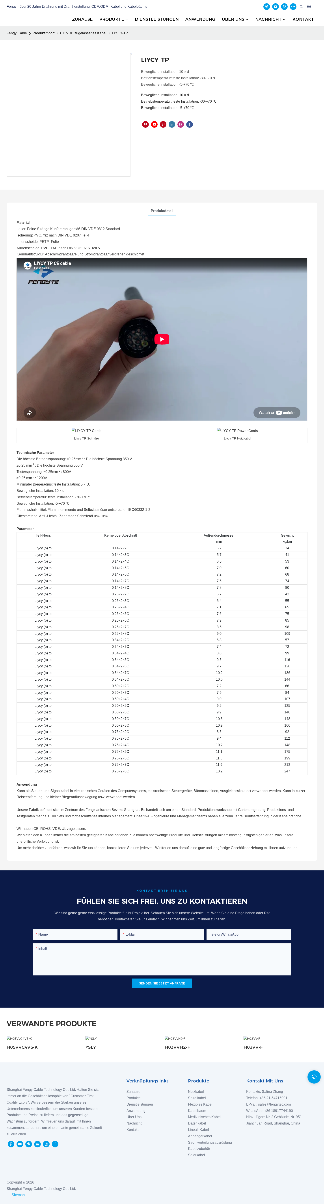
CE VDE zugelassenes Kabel (83, 33)
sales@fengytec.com (275, 1104)
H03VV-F (253, 1047)
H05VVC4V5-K (22, 1047)
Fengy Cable (17, 33)
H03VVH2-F (177, 1047)
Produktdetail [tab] (162, 211)
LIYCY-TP (120, 33)
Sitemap (18, 1195)
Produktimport (43, 33)
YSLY (91, 1047)
